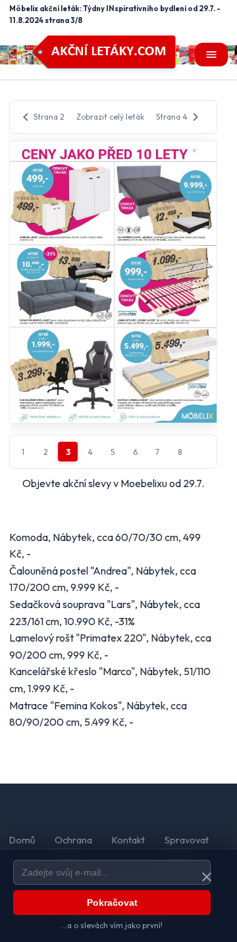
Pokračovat (112, 902)
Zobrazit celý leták (110, 117)
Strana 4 (179, 117)
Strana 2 (41, 117)
